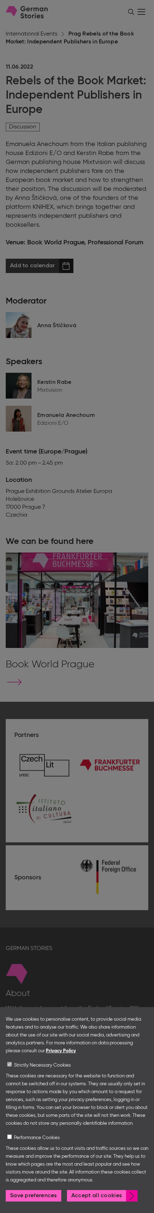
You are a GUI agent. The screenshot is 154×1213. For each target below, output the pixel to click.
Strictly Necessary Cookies (42, 1065)
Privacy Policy (61, 1051)
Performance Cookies (37, 1138)
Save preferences (33, 1196)
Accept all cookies (96, 1196)
